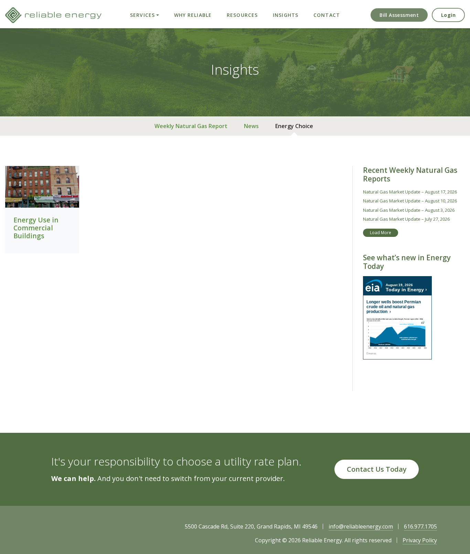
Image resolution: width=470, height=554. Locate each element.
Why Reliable (193, 15)
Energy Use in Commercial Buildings (35, 227)
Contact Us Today (377, 469)
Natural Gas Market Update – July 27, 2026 (406, 219)
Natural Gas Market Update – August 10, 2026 (410, 201)
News (251, 126)
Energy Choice (294, 126)
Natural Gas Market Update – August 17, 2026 (410, 192)
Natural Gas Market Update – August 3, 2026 (409, 210)
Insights (285, 15)
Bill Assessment (399, 15)
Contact (326, 15)
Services (142, 15)
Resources (242, 15)
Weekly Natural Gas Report (190, 126)
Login (448, 15)
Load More (380, 233)
